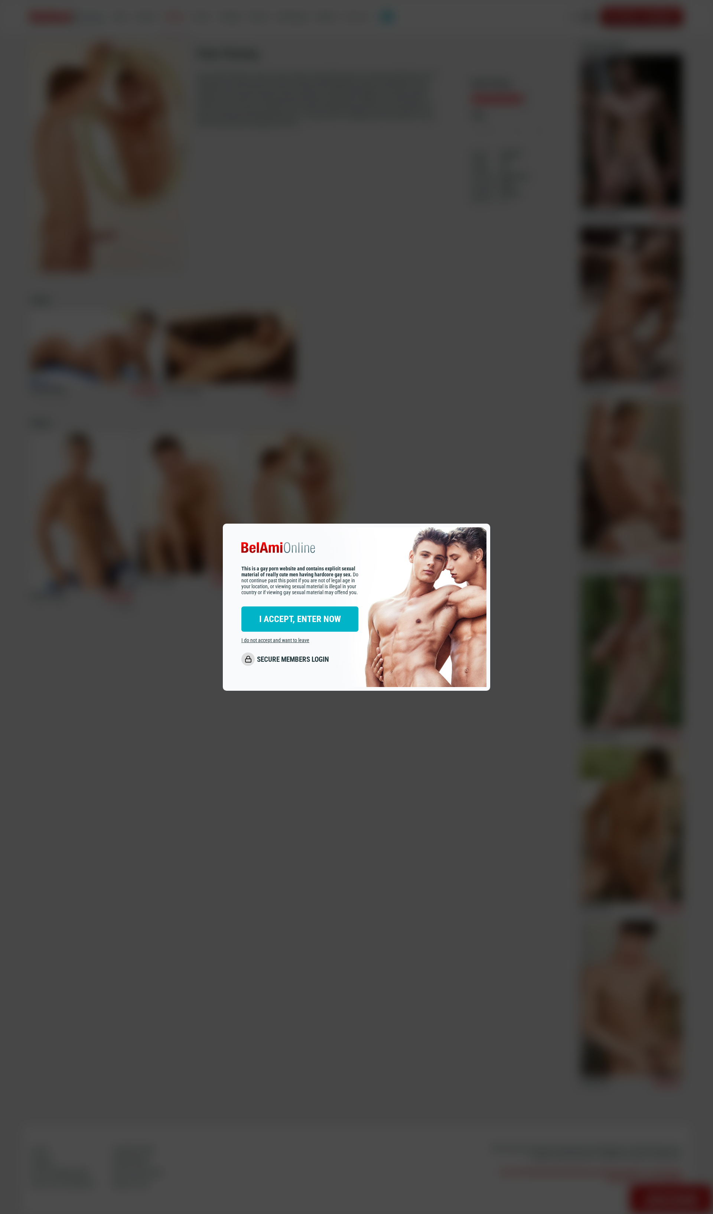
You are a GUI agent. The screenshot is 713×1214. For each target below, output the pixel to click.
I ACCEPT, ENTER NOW (300, 619)
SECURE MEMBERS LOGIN (293, 659)
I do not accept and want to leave (275, 640)
